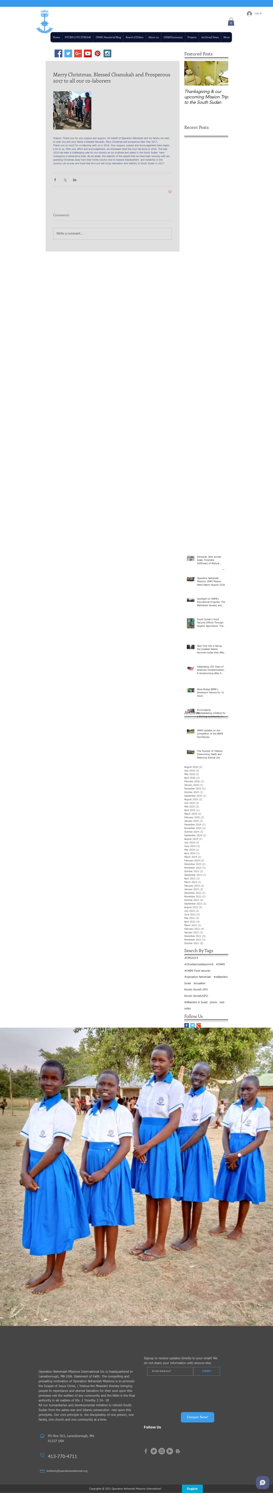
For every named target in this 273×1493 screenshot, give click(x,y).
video (187, 1008)
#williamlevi (220, 977)
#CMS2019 (191, 958)
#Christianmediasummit (198, 964)
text (222, 1002)
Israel (187, 983)
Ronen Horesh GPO (196, 989)
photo (213, 1002)
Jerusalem (199, 983)
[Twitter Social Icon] (68, 53)
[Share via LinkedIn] (75, 180)
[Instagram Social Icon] (107, 53)
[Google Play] (169, 1451)
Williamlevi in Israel (195, 1002)
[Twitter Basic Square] (192, 1025)
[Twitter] (153, 1451)
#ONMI (220, 964)
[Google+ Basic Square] (198, 1025)
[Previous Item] (190, 73)
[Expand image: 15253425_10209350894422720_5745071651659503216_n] (72, 110)
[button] (192, 37)
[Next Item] (222, 73)
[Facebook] (145, 1451)
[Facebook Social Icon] (58, 53)
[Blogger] (177, 1451)
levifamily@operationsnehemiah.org (67, 1471)
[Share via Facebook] (55, 180)
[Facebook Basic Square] (186, 1025)
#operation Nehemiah (197, 977)
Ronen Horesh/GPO (196, 996)
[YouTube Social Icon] (88, 53)
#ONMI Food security (197, 970)
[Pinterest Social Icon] (98, 53)
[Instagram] (161, 1451)
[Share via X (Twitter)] (65, 180)
